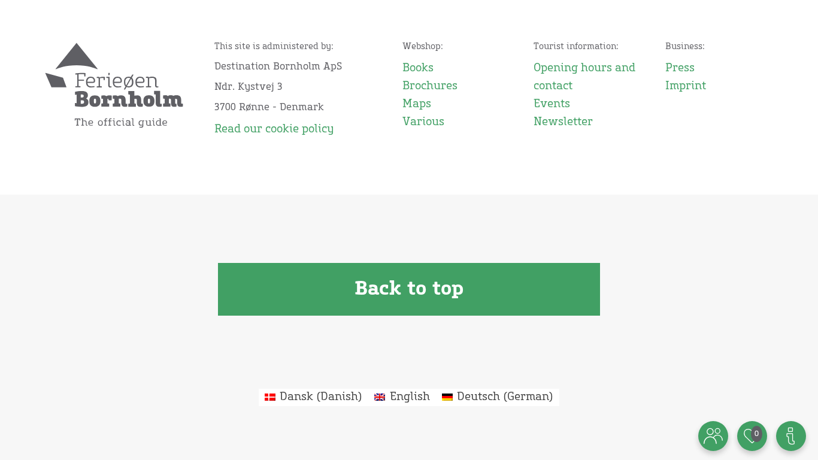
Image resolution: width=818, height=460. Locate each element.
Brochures (430, 86)
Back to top (409, 289)
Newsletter (563, 122)
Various (423, 122)
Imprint (685, 86)
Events (552, 104)
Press (680, 68)
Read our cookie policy (274, 129)
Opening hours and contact (584, 77)
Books (418, 68)
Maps (416, 104)
